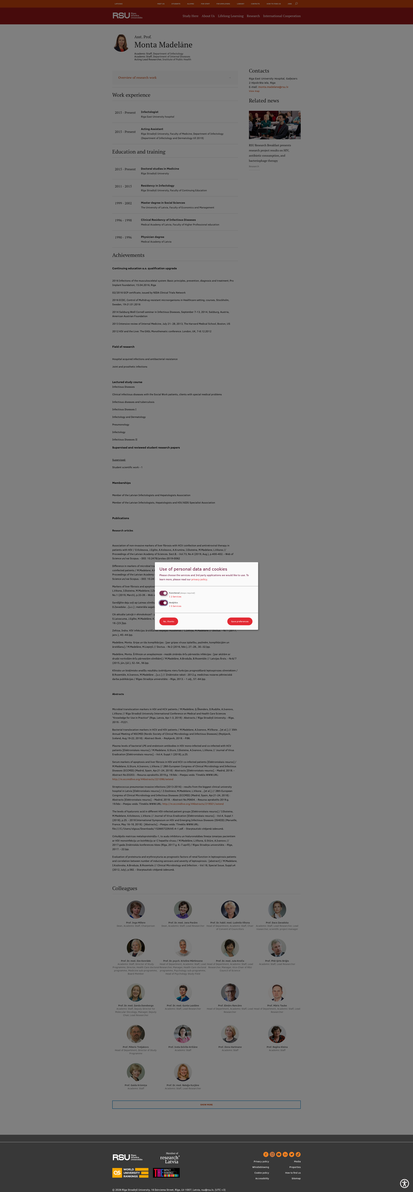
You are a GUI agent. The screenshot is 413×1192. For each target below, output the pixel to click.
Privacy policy (261, 1161)
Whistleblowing (260, 1167)
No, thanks (168, 621)
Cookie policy (261, 1172)
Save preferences (240, 621)
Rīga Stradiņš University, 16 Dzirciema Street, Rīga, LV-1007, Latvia (161, 1190)
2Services (175, 596)
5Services (175, 606)
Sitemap (296, 1178)
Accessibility (262, 1178)
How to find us (293, 1172)
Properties (295, 1167)
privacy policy (199, 579)
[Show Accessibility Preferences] (404, 1183)
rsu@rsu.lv (207, 1190)
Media (297, 1161)
